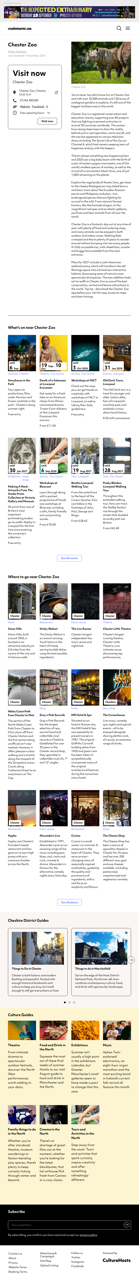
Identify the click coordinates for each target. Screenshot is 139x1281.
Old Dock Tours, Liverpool (113, 382)
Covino (75, 836)
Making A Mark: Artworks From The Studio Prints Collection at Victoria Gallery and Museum (21, 494)
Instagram (77, 1262)
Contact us (15, 1253)
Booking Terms (18, 1271)
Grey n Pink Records (52, 715)
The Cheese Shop (114, 836)
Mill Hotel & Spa (81, 715)
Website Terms (18, 1267)
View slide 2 (69, 1002)
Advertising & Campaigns (48, 1255)
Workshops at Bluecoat (48, 484)
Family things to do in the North (22, 1131)
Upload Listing (49, 1265)
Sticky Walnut (49, 629)
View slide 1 (65, 1002)
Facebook (38, 106)
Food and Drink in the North (53, 1047)
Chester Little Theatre (117, 629)
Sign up (126, 1225)
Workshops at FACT (84, 380)
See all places (69, 902)
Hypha (12, 836)
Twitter (75, 1257)
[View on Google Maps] (56, 93)
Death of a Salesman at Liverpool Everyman (53, 384)
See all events (69, 558)
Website (25, 106)
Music (107, 1045)
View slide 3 (74, 1002)
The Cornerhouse (114, 715)
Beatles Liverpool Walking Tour (82, 484)
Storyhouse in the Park (19, 382)
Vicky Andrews (17, 51)
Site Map (45, 1261)
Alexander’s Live (50, 836)
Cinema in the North (50, 1131)
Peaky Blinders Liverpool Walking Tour (114, 486)
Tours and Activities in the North (82, 1133)
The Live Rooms (81, 629)
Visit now (47, 121)
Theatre (14, 1045)
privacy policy (88, 1235)
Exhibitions (79, 1045)
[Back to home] (19, 28)
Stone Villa (15, 629)
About (12, 1258)
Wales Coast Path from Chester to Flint (21, 713)
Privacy (13, 1262)
